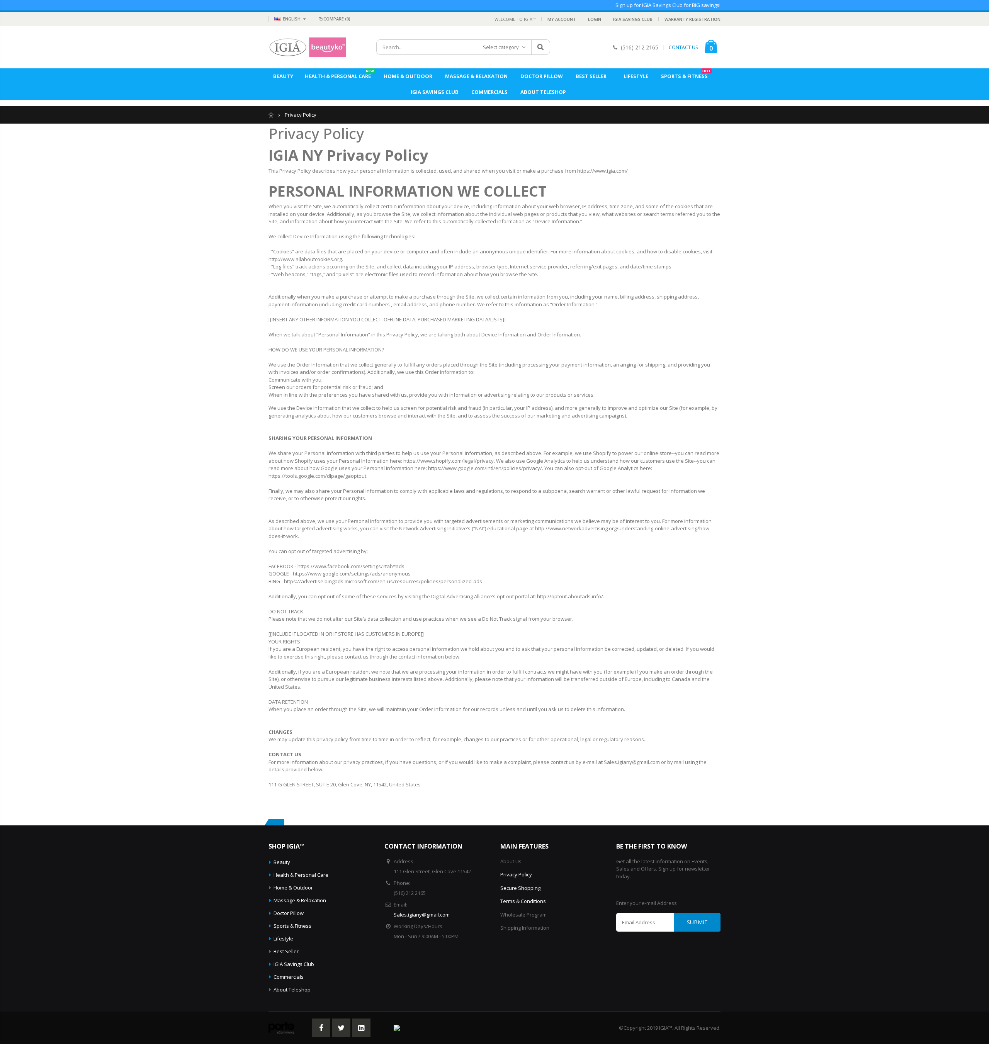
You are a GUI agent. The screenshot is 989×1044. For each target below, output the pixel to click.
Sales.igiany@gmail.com (422, 914)
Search (540, 47)
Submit (697, 922)
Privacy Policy (516, 874)
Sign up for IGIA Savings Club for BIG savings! (668, 5)
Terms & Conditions (523, 901)
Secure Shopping (520, 887)
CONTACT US (683, 47)
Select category (501, 47)
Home (271, 114)
